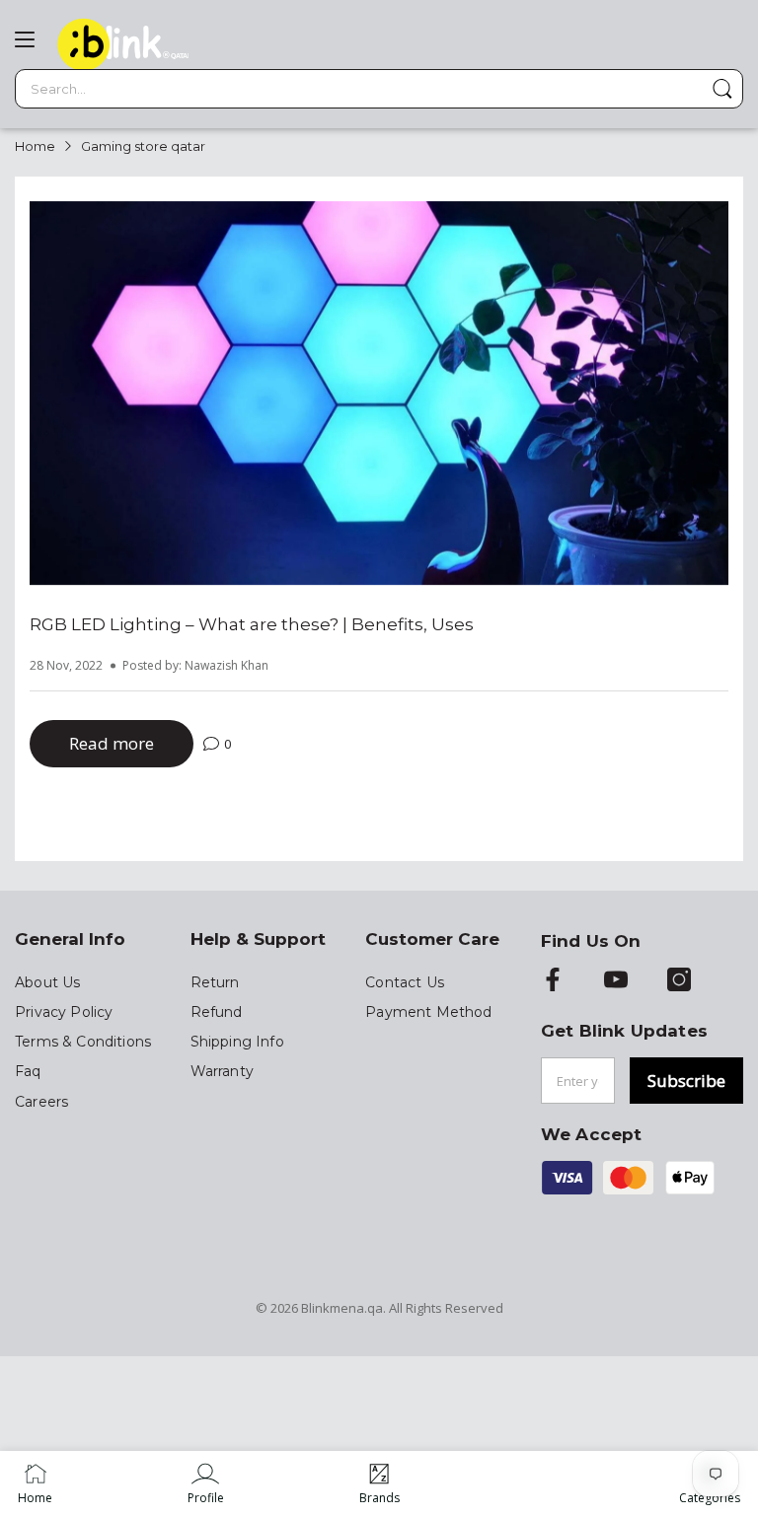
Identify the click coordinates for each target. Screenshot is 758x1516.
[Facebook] (553, 981)
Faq (28, 1071)
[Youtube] (616, 981)
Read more (111, 743)
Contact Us (404, 982)
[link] (206, 1483)
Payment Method (428, 1012)
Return (215, 982)
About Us (47, 982)
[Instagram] (679, 981)
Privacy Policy (64, 1012)
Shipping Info (237, 1041)
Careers (41, 1102)
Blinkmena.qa (342, 1308)
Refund (216, 1012)
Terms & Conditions (83, 1041)
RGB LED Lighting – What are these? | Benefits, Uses (252, 624)
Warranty (222, 1071)
